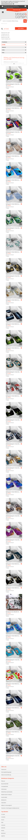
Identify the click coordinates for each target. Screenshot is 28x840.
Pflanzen (3, 781)
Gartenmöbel (4, 797)
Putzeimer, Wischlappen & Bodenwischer (10, 808)
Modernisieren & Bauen (6, 794)
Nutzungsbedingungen (6, 772)
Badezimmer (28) (5, 37)
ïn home (3, 814)
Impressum (3, 769)
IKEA (2, 822)
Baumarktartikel (4, 783)
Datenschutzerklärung (6, 774)
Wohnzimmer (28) (5, 32)
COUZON (3, 817)
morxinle (3, 825)
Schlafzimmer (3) (5, 34)
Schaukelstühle (4, 786)
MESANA (3, 827)
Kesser (2, 819)
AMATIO (3, 836)
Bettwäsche (3, 800)
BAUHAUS (3, 833)
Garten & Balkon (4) (5, 39)
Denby (2, 830)
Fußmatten (3, 802)
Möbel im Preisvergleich (6, 805)
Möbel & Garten (4, 23)
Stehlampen (4, 789)
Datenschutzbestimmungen (6, 3)
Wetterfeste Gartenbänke (6, 791)
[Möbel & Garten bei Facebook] (25, 6)
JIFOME (9, 85)
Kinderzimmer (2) (5, 36)
